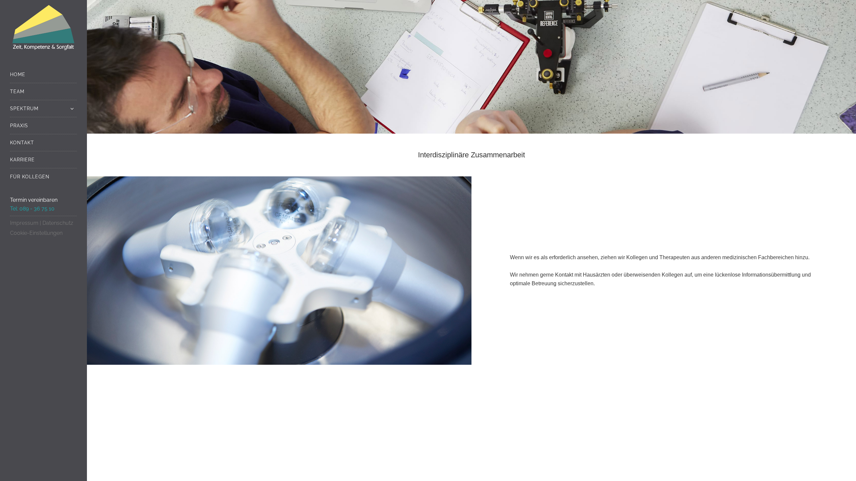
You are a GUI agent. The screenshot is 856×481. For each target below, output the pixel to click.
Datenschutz (57, 223)
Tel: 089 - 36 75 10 (32, 208)
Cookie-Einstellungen (36, 233)
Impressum (24, 223)
